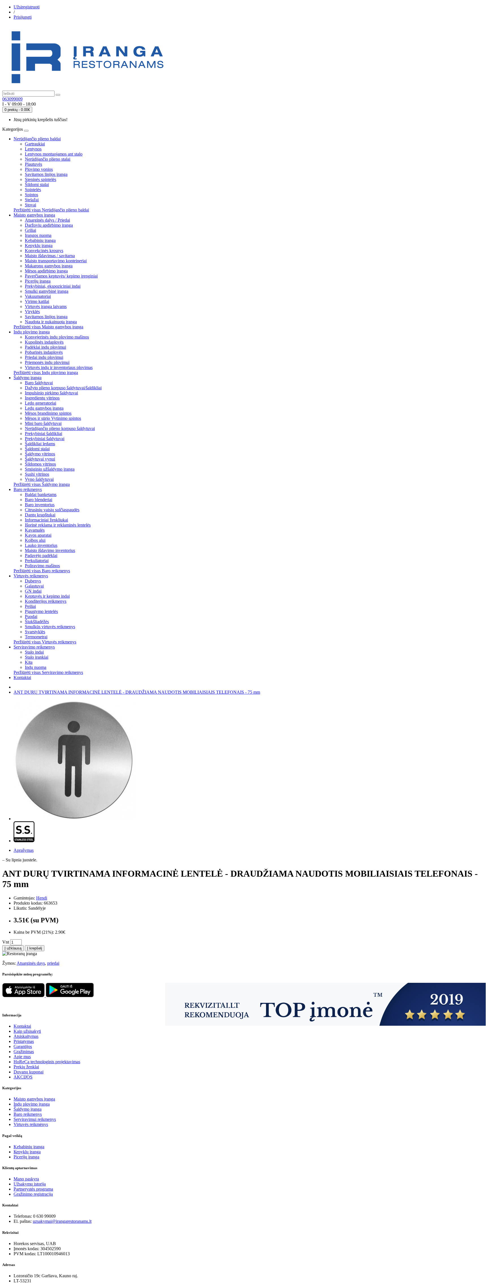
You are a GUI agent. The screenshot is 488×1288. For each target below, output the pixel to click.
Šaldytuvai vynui (40, 459)
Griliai (30, 230)
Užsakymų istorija (30, 1184)
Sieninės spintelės (40, 179)
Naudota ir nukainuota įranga (51, 321)
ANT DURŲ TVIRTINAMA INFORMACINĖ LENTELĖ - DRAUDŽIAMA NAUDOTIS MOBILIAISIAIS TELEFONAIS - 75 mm (137, 692)
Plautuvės (33, 164)
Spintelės (33, 189)
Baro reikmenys (28, 489)
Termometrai (36, 636)
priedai (53, 963)
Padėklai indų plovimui (45, 347)
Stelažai (32, 199)
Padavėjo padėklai (41, 555)
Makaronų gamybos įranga (49, 265)
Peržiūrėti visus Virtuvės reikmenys (45, 641)
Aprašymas (24, 850)
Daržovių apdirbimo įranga (49, 225)
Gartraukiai (35, 143)
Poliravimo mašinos (42, 565)
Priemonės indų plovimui (47, 362)
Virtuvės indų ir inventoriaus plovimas (59, 367)
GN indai (33, 591)
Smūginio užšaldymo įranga (50, 469)
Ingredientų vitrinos (42, 398)
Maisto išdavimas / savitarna (50, 255)
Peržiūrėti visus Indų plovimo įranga (46, 372)
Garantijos (23, 1046)
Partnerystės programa (33, 1189)
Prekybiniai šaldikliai (43, 433)
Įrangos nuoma (38, 235)
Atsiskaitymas (26, 1036)
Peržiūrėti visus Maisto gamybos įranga (48, 326)
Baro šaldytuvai (39, 382)
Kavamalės (35, 530)
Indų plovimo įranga (32, 331)
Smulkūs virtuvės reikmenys (50, 626)
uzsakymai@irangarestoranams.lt (62, 1221)
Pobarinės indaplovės (44, 352)
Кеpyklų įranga (27, 1151)
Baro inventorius (40, 504)
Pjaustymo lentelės (41, 611)
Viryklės (32, 311)
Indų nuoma (35, 667)
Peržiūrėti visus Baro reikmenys (42, 570)
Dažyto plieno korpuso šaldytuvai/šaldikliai (63, 387)
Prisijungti (23, 17)
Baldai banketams (40, 494)
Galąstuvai (34, 586)
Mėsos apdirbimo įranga (46, 270)
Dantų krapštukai (40, 514)
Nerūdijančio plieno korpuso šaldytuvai (60, 428)
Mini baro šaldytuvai (43, 423)
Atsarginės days (31, 963)
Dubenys (33, 580)
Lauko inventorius (41, 545)
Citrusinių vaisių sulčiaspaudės (52, 509)
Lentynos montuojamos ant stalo (53, 154)
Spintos (31, 194)
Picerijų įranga (38, 281)
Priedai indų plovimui (44, 357)
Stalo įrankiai (36, 657)
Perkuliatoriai (37, 560)
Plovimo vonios (39, 169)
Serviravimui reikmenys (35, 1119)
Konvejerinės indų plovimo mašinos (57, 337)
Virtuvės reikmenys (31, 575)
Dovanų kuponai (28, 1071)
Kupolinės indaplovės (44, 342)
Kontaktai (22, 677)
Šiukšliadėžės (37, 621)
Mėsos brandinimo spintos (48, 413)
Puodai (31, 616)
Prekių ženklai (26, 1066)
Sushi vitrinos (37, 474)
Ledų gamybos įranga (44, 408)
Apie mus (22, 1056)
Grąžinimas (24, 1051)
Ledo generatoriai (40, 403)
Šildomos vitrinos (40, 464)
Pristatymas (24, 1041)
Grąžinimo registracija (33, 1194)
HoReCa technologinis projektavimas (47, 1061)
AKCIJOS (23, 1077)
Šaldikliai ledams (40, 443)
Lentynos (33, 149)
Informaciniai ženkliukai (46, 520)
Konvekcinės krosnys (44, 250)
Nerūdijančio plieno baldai (37, 138)
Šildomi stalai (37, 184)
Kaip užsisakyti (27, 1031)
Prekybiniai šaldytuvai (44, 438)
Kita (28, 662)
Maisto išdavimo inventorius (50, 550)
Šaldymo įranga (28, 377)
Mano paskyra (26, 1178)
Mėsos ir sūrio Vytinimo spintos (53, 418)
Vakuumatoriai (38, 296)
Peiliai (30, 606)
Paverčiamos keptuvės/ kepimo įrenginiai (61, 276)
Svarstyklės (35, 631)
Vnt (5, 942)
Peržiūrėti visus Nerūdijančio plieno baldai (51, 210)
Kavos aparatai (38, 535)
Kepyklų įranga (39, 245)
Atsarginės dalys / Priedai (47, 220)
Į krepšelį (34, 948)
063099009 (12, 99)
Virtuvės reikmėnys (31, 1124)
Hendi (41, 898)
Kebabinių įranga (40, 240)
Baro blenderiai (38, 499)
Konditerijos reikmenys (45, 601)
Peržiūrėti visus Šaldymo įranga (42, 484)
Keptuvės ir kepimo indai (47, 596)
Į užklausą (13, 948)
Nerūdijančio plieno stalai (47, 159)
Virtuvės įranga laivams (46, 306)
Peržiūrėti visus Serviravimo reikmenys (48, 672)
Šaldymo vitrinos (40, 453)
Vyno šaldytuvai (39, 479)
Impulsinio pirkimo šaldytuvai (51, 392)
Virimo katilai (37, 301)
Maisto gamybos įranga (34, 215)
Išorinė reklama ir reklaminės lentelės (58, 525)
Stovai (30, 204)
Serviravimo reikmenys (34, 647)
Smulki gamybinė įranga (46, 291)
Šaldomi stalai (37, 448)
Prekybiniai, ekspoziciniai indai (52, 286)
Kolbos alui (35, 540)
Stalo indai (34, 652)
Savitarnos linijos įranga (46, 174)
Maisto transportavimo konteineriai (56, 260)
